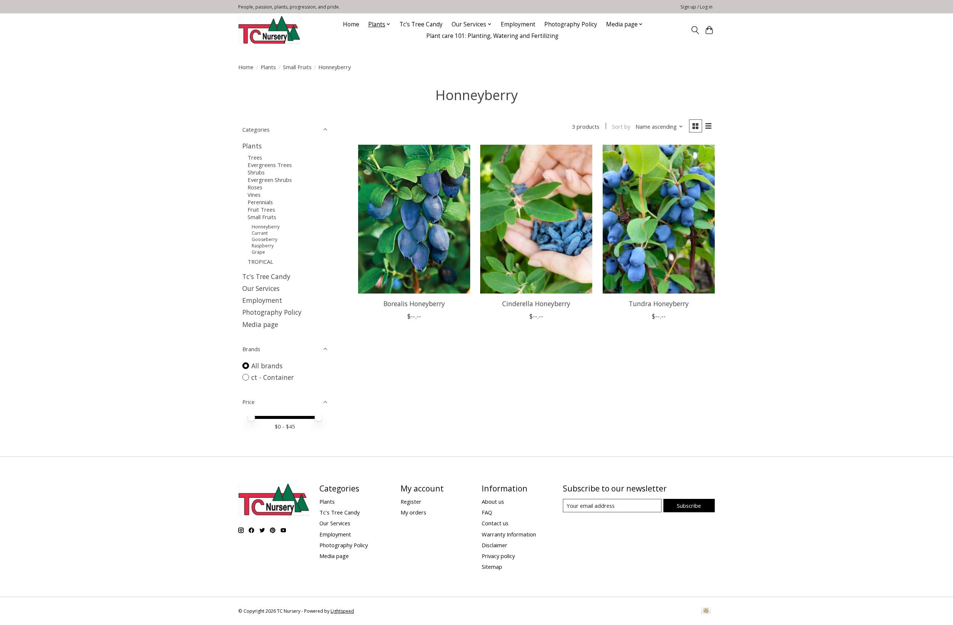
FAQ (487, 512)
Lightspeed (342, 611)
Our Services (261, 288)
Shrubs (256, 172)
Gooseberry (264, 239)
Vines (254, 194)
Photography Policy (570, 24)
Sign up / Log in (697, 7)
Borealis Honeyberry (414, 303)
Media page (260, 324)
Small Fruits (297, 67)
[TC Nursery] (269, 30)
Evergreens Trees (270, 165)
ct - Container (272, 377)
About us (493, 501)
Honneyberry (266, 227)
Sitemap (492, 566)
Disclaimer (494, 545)
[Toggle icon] (694, 30)
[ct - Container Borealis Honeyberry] (414, 219)
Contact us (495, 523)
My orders (413, 512)
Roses (255, 187)
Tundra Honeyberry (659, 303)
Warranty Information (509, 534)
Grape (258, 252)
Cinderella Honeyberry (536, 303)
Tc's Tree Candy (421, 24)
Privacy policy (498, 556)
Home (351, 24)
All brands (267, 365)
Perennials (260, 202)
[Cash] (706, 611)
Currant (260, 233)
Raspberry (263, 246)
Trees (255, 157)
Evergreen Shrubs (270, 179)
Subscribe (689, 505)
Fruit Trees (261, 209)
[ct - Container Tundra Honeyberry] (659, 219)
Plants (268, 67)
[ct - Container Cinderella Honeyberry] (536, 219)
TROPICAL (260, 261)
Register (411, 501)
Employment (518, 24)
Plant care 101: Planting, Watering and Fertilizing (493, 36)
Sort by (621, 126)
